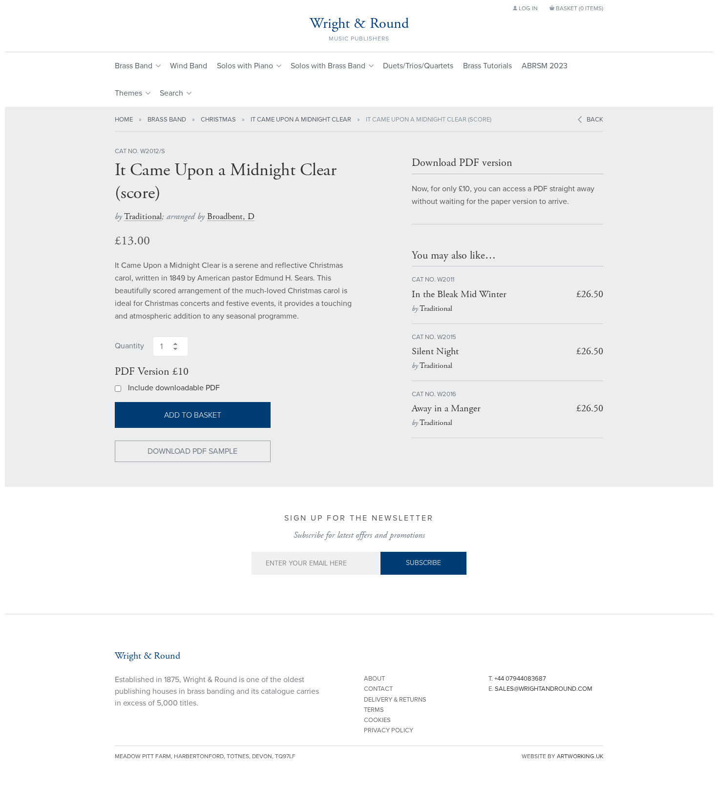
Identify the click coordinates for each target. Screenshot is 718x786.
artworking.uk (580, 756)
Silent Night (435, 351)
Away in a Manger (446, 409)
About (374, 679)
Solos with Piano (245, 66)
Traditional (143, 216)
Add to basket (192, 415)
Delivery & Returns (395, 700)
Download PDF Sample (192, 451)
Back (595, 119)
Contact (378, 689)
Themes (128, 93)
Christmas (218, 119)
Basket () (578, 8)
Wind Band (188, 66)
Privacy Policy (388, 730)
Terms (374, 710)
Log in (527, 8)
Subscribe (423, 563)
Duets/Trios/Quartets (418, 66)
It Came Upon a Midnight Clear (301, 119)
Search (171, 93)
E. (540, 689)
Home (124, 119)
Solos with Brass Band (328, 66)
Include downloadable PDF (174, 388)
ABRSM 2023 (545, 66)
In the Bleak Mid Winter (459, 294)
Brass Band (133, 66)
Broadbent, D (230, 216)
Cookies (377, 720)
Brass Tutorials (487, 66)
